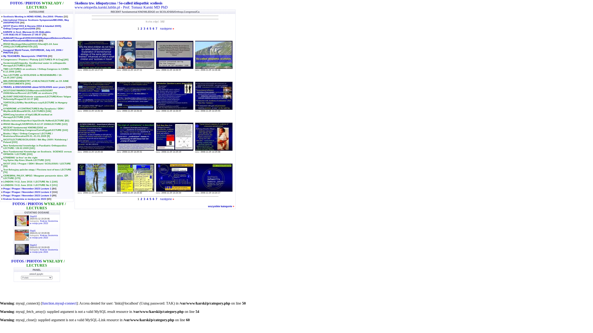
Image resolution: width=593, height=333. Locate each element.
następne (166, 28)
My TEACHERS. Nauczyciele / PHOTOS (25, 56)
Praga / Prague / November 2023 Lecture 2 (27, 192)
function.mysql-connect (59, 303)
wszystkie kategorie (220, 206)
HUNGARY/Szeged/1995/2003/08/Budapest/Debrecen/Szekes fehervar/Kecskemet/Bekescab (37, 39)
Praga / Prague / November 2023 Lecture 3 (27, 195)
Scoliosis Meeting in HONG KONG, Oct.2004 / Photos (33, 16)
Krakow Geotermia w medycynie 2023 (24, 199)
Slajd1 (33, 231)
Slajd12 (33, 245)
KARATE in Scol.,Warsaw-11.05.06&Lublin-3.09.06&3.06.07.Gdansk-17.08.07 (27, 33)
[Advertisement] (54, 290)
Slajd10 (33, 216)
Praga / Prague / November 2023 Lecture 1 (27, 188)
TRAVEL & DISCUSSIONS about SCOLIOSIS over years (34, 87)
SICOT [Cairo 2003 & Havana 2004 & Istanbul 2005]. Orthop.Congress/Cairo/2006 (32, 27)
